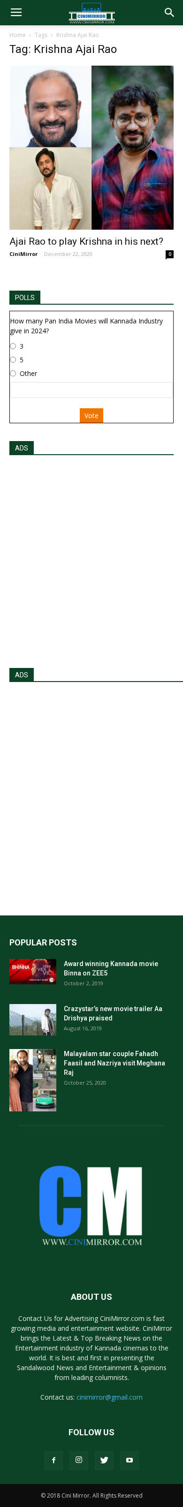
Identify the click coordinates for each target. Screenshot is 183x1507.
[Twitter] (104, 1460)
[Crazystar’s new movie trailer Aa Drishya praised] (32, 1019)
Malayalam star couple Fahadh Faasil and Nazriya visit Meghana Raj (114, 1063)
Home (17, 35)
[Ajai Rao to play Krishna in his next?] (91, 148)
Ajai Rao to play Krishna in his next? (86, 241)
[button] (170, 12)
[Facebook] (53, 1460)
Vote (91, 415)
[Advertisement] (91, 558)
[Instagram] (78, 1460)
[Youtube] (129, 1460)
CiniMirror (23, 253)
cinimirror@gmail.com (109, 1397)
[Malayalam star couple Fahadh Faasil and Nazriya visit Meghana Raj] (32, 1080)
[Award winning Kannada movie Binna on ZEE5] (32, 971)
